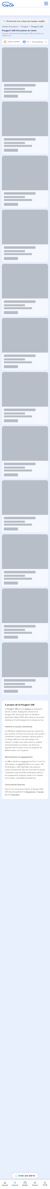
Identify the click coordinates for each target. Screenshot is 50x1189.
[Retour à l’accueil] (8, 4)
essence (24, 761)
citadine (27, 709)
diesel (20, 764)
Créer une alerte (26, 1175)
